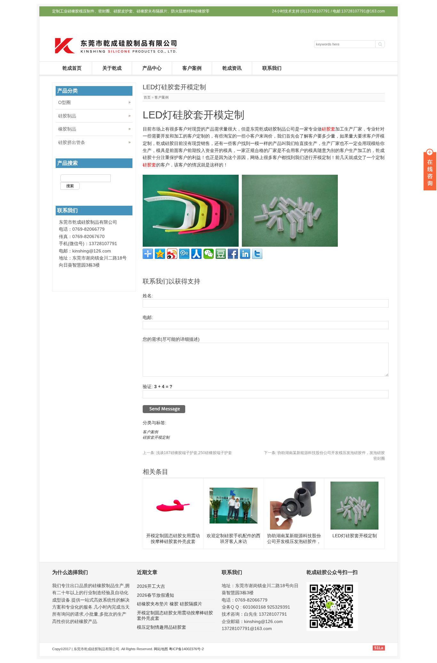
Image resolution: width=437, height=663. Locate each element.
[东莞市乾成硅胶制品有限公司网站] (116, 53)
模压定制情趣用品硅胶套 (161, 627)
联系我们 (272, 68)
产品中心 (152, 68)
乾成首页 (72, 68)
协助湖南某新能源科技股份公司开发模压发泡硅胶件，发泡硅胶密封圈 (294, 541)
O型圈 (64, 102)
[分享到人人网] (196, 254)
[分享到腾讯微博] (184, 254)
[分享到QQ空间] (160, 254)
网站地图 (161, 649)
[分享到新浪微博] (172, 254)
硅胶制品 (67, 115)
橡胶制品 (67, 129)
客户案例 (192, 68)
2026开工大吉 (151, 586)
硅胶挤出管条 (71, 142)
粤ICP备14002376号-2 (186, 649)
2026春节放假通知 (155, 595)
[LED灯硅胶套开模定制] (354, 528)
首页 (147, 97)
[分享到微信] (208, 254)
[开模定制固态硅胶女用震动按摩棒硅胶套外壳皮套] (173, 528)
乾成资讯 (232, 68)
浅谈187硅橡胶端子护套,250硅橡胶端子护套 (187, 453)
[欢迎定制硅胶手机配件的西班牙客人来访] (234, 521)
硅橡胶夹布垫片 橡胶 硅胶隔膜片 (169, 603)
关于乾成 (112, 68)
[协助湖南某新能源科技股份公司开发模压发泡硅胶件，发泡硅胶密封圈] (294, 528)
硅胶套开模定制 (156, 437)
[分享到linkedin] (245, 254)
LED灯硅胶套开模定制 (354, 535)
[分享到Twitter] (257, 254)
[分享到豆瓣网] (221, 254)
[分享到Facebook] (233, 254)
